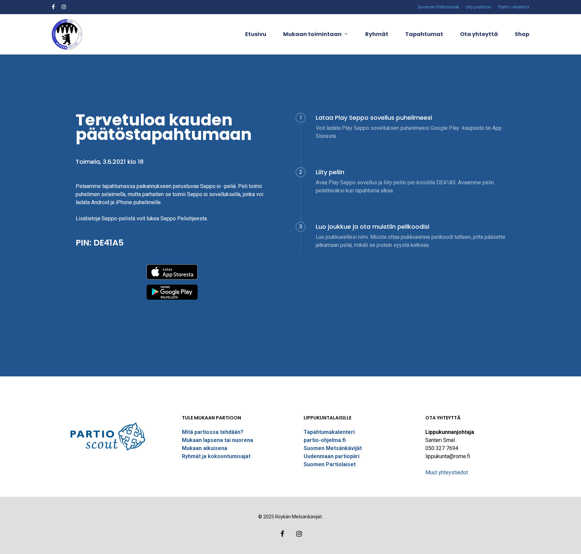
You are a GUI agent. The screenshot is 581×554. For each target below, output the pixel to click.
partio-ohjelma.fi (325, 440)
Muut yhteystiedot (446, 472)
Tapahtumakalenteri (329, 432)
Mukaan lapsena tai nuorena (217, 440)
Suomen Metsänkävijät (333, 448)
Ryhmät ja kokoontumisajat (216, 456)
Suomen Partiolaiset (330, 464)
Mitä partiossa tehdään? (212, 432)
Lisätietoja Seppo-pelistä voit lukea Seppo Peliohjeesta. (142, 218)
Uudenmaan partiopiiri (331, 456)
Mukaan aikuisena (204, 448)
